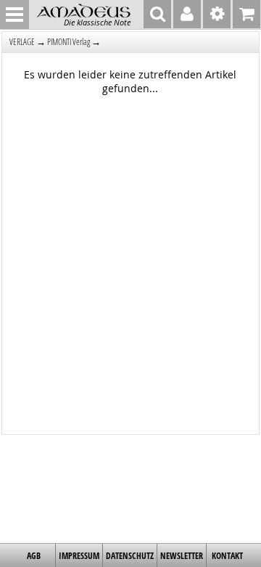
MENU (14, 14)
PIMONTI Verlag (68, 41)
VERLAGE (22, 41)
